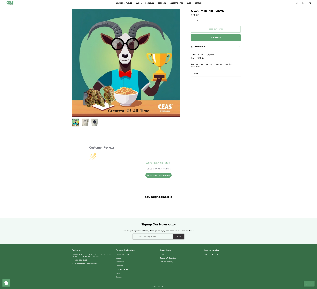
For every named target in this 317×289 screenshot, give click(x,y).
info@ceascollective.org (85, 263)
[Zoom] (76, 112)
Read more (195, 67)
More (196, 73)
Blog (118, 273)
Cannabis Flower (123, 254)
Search (119, 277)
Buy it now (216, 38)
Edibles (119, 265)
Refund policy (166, 262)
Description (200, 47)
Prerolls (120, 262)
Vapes (118, 258)
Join (178, 236)
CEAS (156, 286)
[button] (124, 3)
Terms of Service (168, 258)
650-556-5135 (80, 260)
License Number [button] (212, 250)
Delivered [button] (76, 250)
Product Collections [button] (125, 250)
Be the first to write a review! (158, 175)
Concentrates (122, 269)
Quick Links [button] (165, 250)
